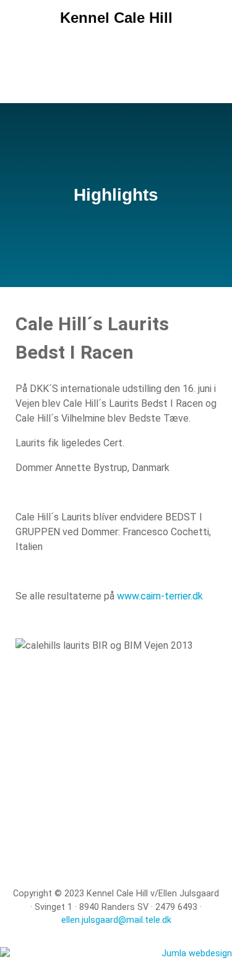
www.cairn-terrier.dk (160, 596)
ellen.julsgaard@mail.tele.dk (116, 920)
